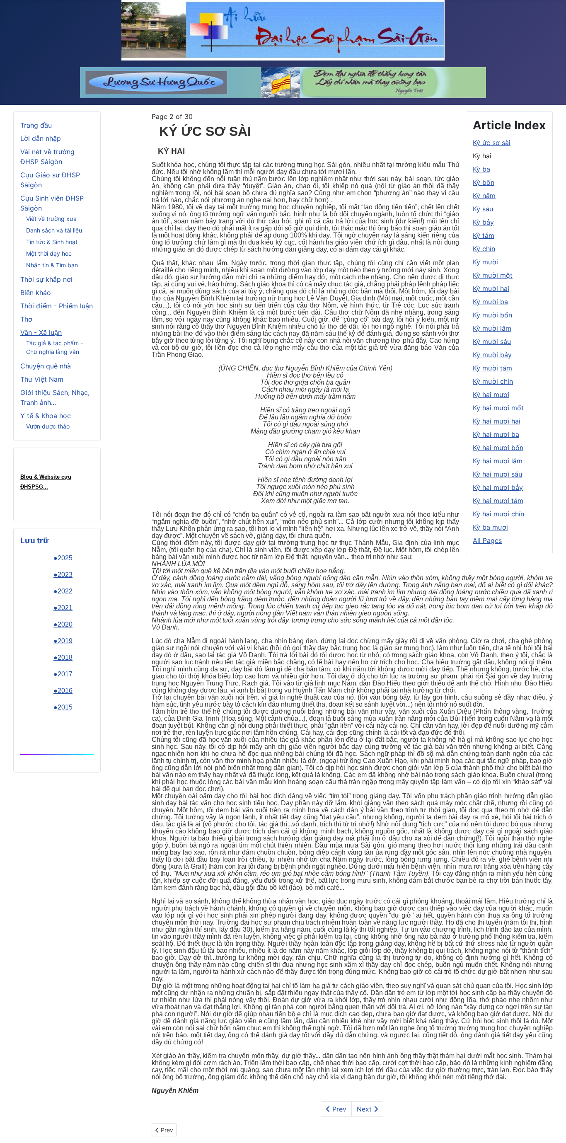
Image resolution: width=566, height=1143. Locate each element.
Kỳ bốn (483, 182)
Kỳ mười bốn (492, 315)
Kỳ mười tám (492, 368)
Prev (338, 1109)
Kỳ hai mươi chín (498, 514)
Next (365, 1109)
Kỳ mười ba (490, 302)
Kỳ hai (482, 156)
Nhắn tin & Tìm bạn (52, 265)
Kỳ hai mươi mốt (498, 408)
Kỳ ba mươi (490, 527)
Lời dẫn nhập (40, 138)
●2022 (63, 591)
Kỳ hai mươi (491, 394)
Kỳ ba (481, 169)
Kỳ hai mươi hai (496, 421)
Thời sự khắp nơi (46, 279)
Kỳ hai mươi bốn (498, 447)
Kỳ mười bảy (492, 355)
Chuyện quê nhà (45, 366)
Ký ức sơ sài (491, 142)
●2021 (63, 607)
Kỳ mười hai (491, 288)
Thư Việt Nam (41, 379)
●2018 (63, 657)
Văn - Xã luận (41, 332)
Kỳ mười (485, 262)
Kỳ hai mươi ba (496, 434)
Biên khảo (35, 292)
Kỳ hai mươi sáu (497, 474)
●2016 (63, 690)
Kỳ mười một (493, 275)
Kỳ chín (484, 249)
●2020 (63, 624)
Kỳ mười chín (493, 381)
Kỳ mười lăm (492, 328)
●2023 (63, 574)
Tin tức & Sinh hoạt (51, 241)
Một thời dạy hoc (49, 253)
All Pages (487, 540)
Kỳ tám (483, 235)
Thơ (26, 319)
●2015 (63, 707)
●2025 (63, 558)
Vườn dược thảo (48, 426)
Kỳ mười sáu (492, 341)
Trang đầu (36, 125)
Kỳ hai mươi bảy (498, 487)
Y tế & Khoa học (45, 416)
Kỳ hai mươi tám (498, 500)
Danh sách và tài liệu (54, 230)
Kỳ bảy (483, 222)
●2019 (63, 640)
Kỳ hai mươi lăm (497, 461)
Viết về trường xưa (51, 218)
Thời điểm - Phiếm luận (56, 306)
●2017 (63, 674)
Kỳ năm (484, 195)
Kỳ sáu (483, 209)
